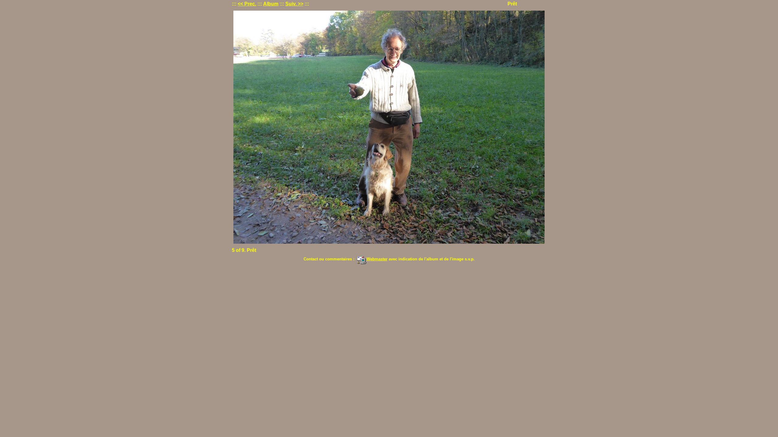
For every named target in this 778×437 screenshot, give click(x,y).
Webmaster (377, 259)
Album (270, 3)
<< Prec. (247, 3)
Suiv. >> (294, 3)
